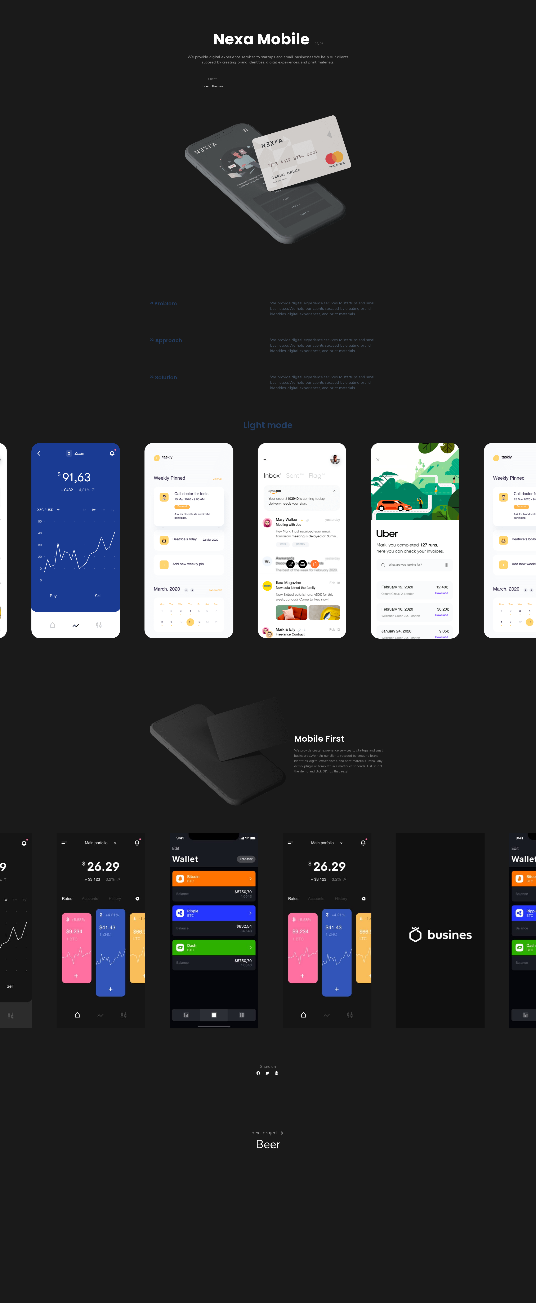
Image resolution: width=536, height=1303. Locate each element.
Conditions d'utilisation (90, 1281)
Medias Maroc (294, 1257)
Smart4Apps (293, 1245)
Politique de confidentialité (133, 1281)
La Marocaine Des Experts (303, 1226)
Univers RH (292, 1233)
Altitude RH (293, 1239)
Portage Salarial (296, 1251)
